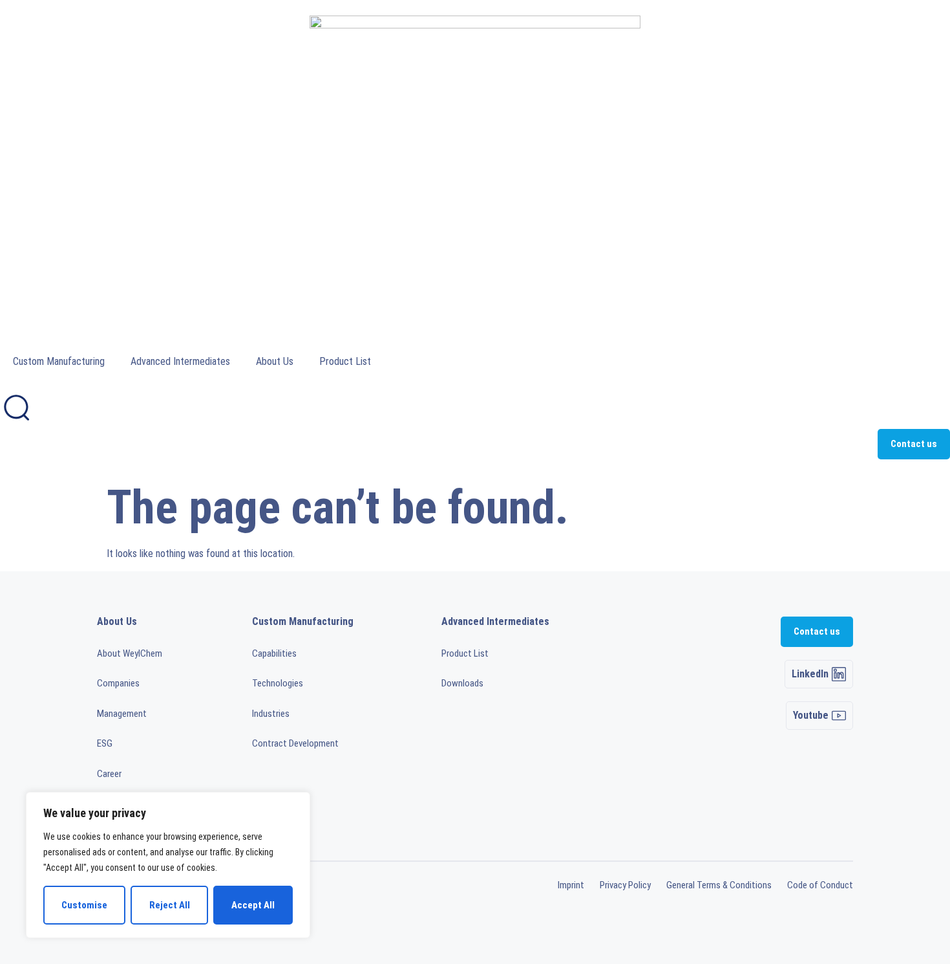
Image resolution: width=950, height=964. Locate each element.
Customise (84, 905)
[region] (168, 865)
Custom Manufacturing (59, 361)
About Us (274, 361)
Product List (345, 361)
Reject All (169, 905)
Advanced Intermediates (180, 361)
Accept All (253, 905)
